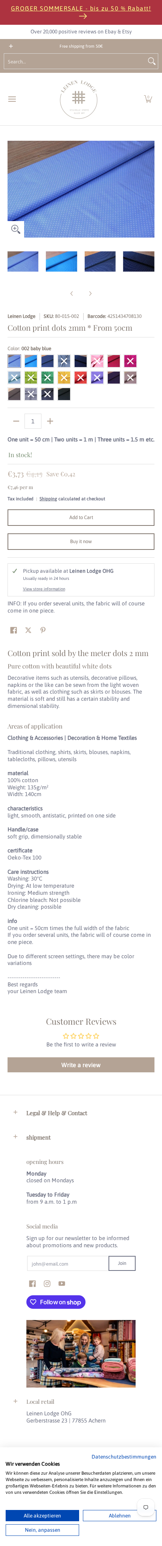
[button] (148, 99)
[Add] (49, 421)
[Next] (149, 189)
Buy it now (81, 541)
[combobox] (75, 61)
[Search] (152, 61)
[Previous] (13, 189)
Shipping (48, 498)
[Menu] (12, 99)
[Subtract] (16, 421)
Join (122, 1263)
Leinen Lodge (21, 316)
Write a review (81, 1064)
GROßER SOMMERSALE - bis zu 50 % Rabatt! (81, 8)
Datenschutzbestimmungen (124, 1457)
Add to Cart (81, 517)
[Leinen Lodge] (78, 99)
